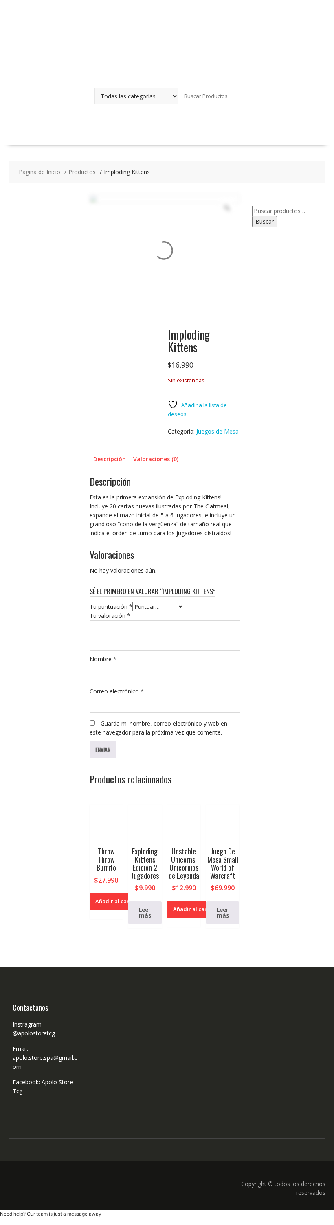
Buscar (264, 221)
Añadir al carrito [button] (116, 901)
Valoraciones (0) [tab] (155, 459)
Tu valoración (110, 615)
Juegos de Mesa (217, 431)
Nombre (103, 659)
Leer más (145, 912)
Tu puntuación (111, 606)
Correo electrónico (117, 691)
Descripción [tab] (109, 459)
